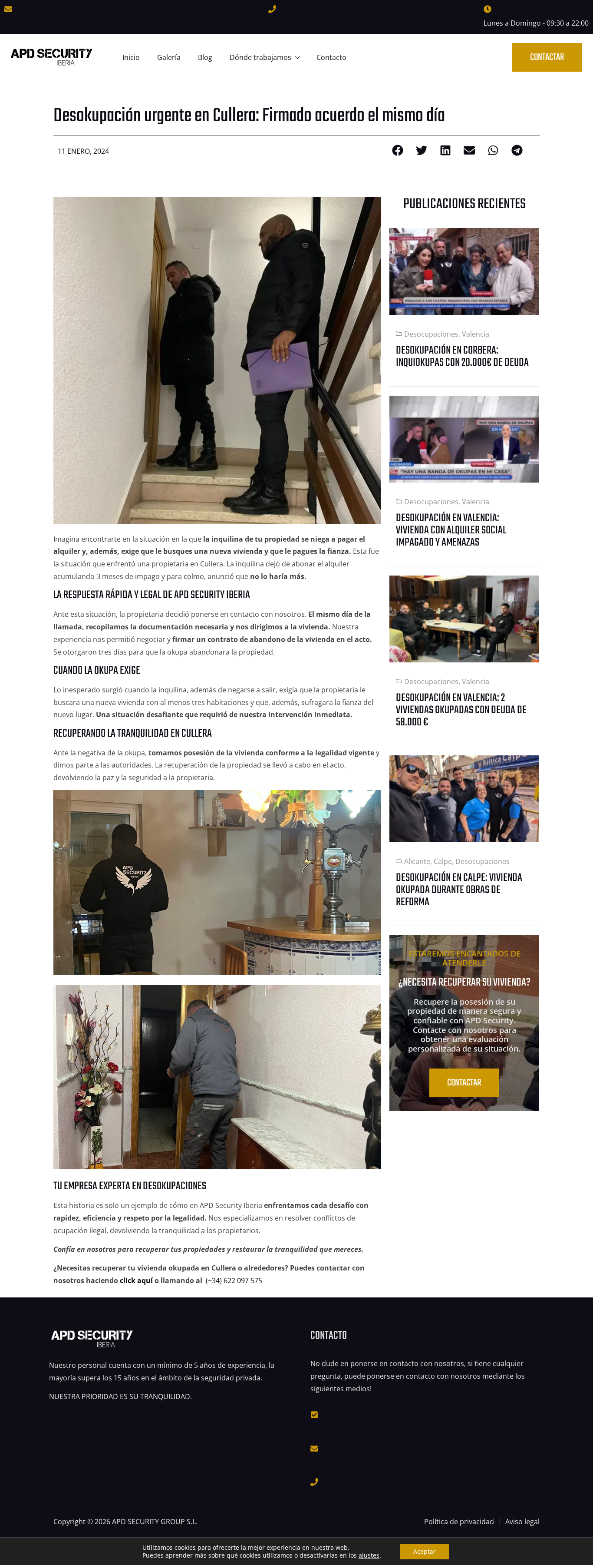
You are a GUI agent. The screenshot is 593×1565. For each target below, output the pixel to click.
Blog (205, 57)
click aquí (136, 1280)
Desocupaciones (431, 334)
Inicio (131, 57)
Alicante (417, 861)
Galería (169, 57)
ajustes (369, 1555)
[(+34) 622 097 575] (272, 9)
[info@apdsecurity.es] (8, 9)
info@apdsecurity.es (37, 23)
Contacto (331, 57)
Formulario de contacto (349, 1428)
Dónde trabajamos (260, 57)
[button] (397, 150)
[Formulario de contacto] (314, 1415)
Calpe (443, 861)
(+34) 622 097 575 (296, 23)
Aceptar (424, 1551)
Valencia (475, 334)
